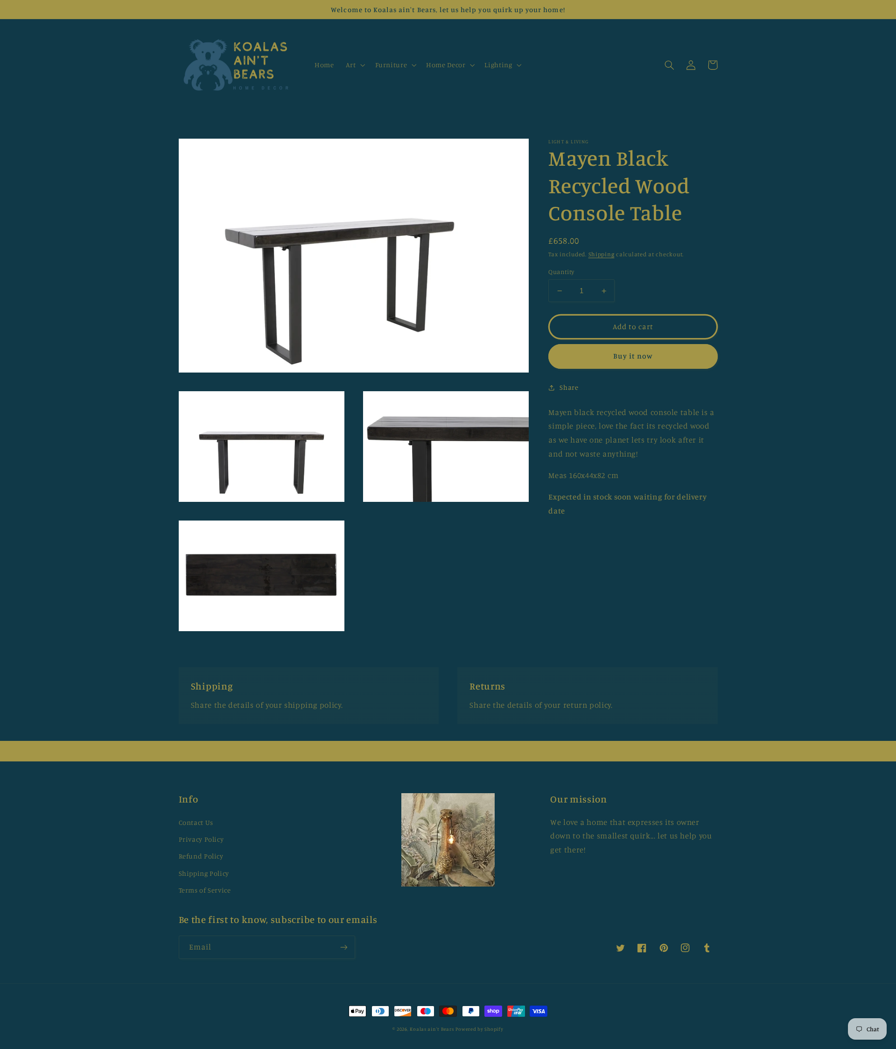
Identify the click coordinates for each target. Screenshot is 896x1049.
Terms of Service (205, 890)
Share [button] (569, 387)
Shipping (601, 254)
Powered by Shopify (479, 1029)
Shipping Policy (204, 873)
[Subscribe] (343, 947)
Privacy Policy (201, 839)
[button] (354, 65)
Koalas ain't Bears (432, 1029)
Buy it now (633, 356)
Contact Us (196, 822)
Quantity (561, 271)
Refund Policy (201, 856)
